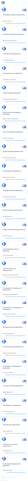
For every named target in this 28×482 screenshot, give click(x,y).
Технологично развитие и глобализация (10, 445)
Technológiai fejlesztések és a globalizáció (11, 250)
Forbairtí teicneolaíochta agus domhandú (14, 229)
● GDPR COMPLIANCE (12, 477)
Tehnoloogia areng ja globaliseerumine (13, 346)
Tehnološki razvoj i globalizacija (11, 425)
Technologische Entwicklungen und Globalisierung (12, 289)
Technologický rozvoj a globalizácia (12, 73)
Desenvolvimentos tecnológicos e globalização (12, 113)
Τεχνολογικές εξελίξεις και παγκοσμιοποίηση (9, 269)
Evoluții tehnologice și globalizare (12, 93)
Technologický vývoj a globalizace (12, 405)
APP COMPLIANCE (4, 477)
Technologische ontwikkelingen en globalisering (12, 367)
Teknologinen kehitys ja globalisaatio (13, 327)
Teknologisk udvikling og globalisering (13, 385)
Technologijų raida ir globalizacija (12, 171)
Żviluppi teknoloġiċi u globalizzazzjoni (13, 151)
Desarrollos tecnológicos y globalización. (14, 34)
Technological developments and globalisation (12, 464)
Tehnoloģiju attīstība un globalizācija (13, 190)
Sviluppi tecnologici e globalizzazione (13, 210)
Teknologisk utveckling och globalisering (13, 14)
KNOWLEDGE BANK (21, 23)
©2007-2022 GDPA (4, 480)
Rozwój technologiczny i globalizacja (13, 132)
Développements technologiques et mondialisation (12, 308)
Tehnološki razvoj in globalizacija (11, 54)
